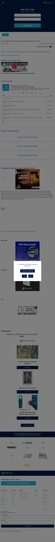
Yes (24, 276)
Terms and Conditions (27, 271)
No (30, 276)
